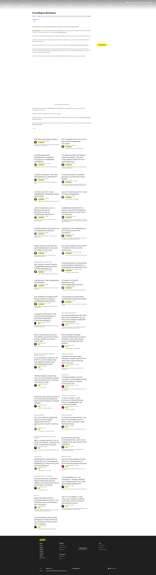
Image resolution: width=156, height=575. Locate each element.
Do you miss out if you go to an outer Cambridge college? (74, 141)
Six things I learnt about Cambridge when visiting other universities (45, 267)
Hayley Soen (68, 345)
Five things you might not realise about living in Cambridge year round (46, 299)
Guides (150, 5)
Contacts (101, 547)
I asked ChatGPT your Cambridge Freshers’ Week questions (46, 194)
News (32, 5)
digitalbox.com (49, 568)
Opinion (131, 5)
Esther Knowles (69, 180)
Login (60, 558)
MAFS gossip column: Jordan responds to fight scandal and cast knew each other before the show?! (74, 339)
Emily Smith (40, 343)
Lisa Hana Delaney (69, 269)
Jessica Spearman (42, 163)
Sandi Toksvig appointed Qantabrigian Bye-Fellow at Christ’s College (46, 248)
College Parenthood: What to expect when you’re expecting (74, 248)
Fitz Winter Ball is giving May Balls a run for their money (73, 177)
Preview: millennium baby (46, 139)
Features (76, 180)
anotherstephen (42, 322)
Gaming (70, 5)
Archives (61, 549)
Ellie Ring (40, 467)
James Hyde (67, 145)
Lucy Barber (40, 198)
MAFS (73, 345)
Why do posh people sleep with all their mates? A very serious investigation (74, 461)
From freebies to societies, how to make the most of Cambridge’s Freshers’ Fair (74, 265)
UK (39, 323)
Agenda (91, 5)
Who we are (136, 2)
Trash (51, 5)
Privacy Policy (62, 547)
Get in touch (83, 548)
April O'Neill (41, 232)
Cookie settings (103, 549)
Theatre (47, 141)
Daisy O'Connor (41, 141)
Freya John (67, 300)
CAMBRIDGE (41, 142)
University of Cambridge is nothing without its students (74, 231)
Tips (151, 2)
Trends (110, 5)
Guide (80, 269)
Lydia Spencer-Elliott (70, 323)
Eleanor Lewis (68, 163)
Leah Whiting (68, 196)
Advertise (147, 2)
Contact (142, 2)
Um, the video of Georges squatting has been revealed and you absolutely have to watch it (46, 422)
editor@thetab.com (76, 568)
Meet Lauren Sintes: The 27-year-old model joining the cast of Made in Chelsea (47, 443)
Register (61, 556)
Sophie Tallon (41, 178)
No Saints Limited (36, 30)
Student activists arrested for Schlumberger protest (72, 283)
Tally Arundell (41, 216)
